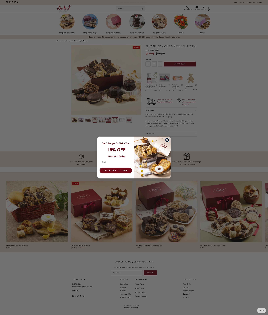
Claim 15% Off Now (116, 170)
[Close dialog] (167, 140)
